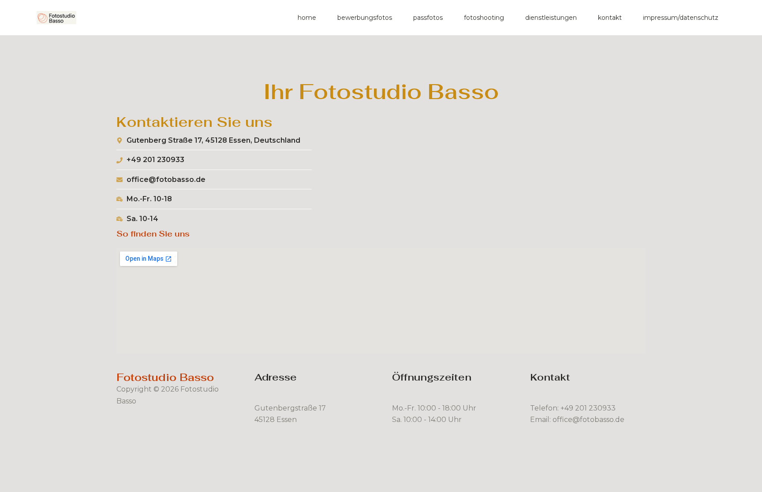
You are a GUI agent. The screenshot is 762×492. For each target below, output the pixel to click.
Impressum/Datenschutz (680, 18)
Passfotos (428, 18)
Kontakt (610, 18)
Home (307, 18)
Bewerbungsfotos (364, 18)
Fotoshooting (484, 18)
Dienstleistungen (551, 18)
